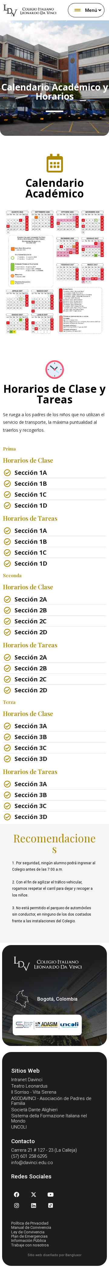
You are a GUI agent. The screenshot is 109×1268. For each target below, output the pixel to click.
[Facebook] (16, 1194)
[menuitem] (86, 10)
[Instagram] (16, 1205)
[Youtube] (50, 1194)
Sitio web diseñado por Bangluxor (54, 1255)
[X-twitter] (33, 1194)
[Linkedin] (33, 1205)
